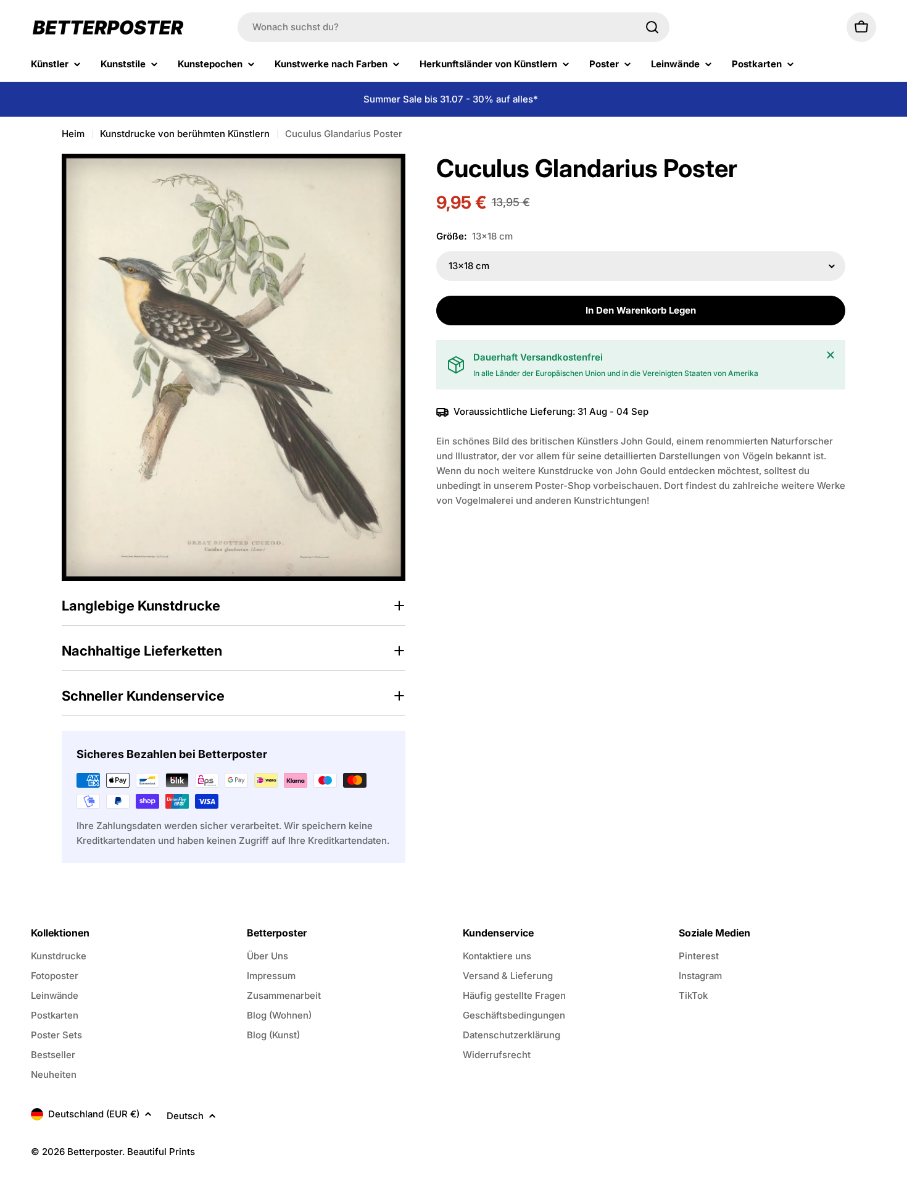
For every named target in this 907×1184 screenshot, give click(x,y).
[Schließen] (830, 355)
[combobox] (453, 27)
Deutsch (185, 1116)
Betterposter (94, 1151)
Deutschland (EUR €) (93, 1114)
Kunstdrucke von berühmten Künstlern (185, 134)
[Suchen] (652, 27)
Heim (73, 134)
